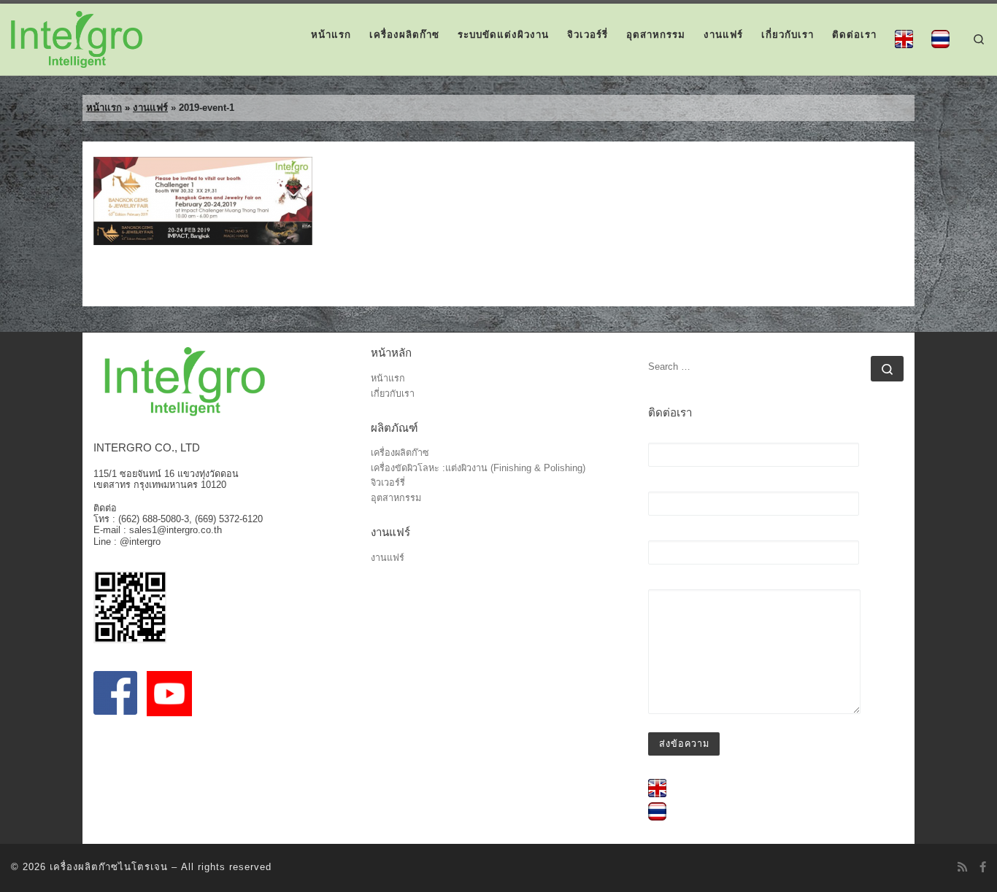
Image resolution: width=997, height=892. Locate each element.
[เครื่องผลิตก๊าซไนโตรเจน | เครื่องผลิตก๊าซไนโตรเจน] (76, 37)
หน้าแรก (104, 107)
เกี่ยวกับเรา (393, 394)
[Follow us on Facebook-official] (982, 866)
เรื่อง (658, 535)
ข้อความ (666, 584)
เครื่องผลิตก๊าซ (400, 453)
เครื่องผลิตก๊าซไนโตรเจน (109, 866)
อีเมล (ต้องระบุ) (682, 486)
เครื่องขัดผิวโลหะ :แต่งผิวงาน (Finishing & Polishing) (478, 468)
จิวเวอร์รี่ (388, 483)
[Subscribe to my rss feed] (962, 866)
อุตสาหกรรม (396, 498)
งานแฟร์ (150, 107)
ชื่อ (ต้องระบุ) (677, 437)
